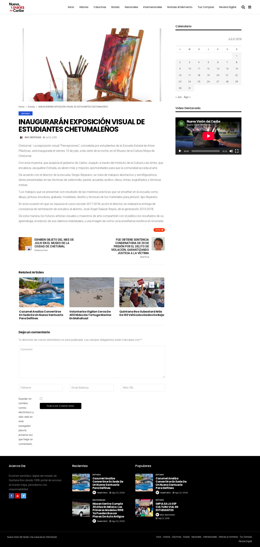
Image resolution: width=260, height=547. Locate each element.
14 (227, 68)
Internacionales (152, 7)
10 (189, 68)
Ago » (187, 97)
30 (180, 88)
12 (208, 68)
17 (189, 75)
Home (21, 107)
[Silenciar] (231, 151)
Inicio (71, 7)
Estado (115, 7)
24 (189, 81)
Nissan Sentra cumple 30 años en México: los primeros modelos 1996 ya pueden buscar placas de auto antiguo (108, 510)
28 (227, 81)
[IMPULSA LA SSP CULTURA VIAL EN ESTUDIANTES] (144, 508)
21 (227, 75)
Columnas (100, 7)
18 (199, 75)
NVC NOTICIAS (33, 137)
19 (208, 75)
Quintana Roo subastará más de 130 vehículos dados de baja (141, 313)
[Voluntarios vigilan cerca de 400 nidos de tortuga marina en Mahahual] (91, 292)
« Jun (178, 97)
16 (180, 75)
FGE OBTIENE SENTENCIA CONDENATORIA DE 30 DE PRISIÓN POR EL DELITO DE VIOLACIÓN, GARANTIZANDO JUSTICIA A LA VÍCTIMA (130, 248)
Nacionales (131, 7)
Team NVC (102, 492)
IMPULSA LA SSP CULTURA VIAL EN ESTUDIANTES (167, 507)
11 (199, 68)
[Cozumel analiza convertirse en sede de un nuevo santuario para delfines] (41, 292)
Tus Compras (206, 7)
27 (218, 81)
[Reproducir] (180, 151)
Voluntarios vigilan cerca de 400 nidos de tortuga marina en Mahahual (90, 315)
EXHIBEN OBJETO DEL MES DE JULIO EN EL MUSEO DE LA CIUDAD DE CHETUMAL (54, 245)
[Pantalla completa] (237, 151)
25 (199, 81)
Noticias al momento (179, 7)
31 (189, 88)
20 (218, 75)
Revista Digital (227, 7)
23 (180, 81)
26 (208, 81)
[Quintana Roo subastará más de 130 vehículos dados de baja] (141, 292)
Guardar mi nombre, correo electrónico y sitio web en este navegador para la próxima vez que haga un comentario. (26, 421)
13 (218, 68)
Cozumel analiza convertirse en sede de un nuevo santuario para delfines (41, 315)
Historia (83, 7)
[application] (208, 136)
